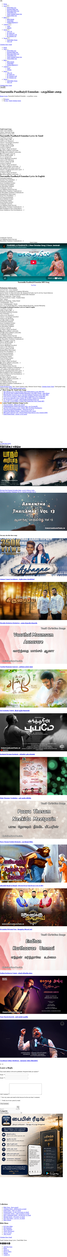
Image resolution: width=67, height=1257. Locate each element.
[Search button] (18, 1108)
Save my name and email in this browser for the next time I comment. (21, 1097)
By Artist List (10, 74)
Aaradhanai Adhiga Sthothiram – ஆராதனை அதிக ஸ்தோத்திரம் (19, 1060)
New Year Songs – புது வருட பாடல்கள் (14, 1218)
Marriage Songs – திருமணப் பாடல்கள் (14, 1217)
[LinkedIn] (16, 447)
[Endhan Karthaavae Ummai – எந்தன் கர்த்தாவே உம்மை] (33, 969)
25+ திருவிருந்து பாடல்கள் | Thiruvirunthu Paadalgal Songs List (21, 399)
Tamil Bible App (11, 55)
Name (2, 1074)
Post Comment (4, 1103)
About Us (6, 1250)
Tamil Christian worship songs (17, 388)
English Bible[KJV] (12, 65)
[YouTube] (9, 1244)
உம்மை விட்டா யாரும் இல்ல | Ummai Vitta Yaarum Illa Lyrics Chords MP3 (23, 401)
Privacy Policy (7, 1251)
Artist (8, 68)
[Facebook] (1, 447)
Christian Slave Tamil (6, 44)
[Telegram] (14, 447)
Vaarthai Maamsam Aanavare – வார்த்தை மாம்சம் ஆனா (16, 667)
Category (6, 66)
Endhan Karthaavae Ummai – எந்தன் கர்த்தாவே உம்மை (16, 973)
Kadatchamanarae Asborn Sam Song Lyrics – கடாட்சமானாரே (20, 406)
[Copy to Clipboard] (11, 447)
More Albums (7, 1220)
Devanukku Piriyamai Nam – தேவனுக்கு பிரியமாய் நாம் (16, 929)
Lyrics (6, 100)
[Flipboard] (18, 447)
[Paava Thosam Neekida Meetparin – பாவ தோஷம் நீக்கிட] (33, 838)
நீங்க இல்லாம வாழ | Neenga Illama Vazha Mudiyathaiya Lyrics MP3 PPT (23, 391)
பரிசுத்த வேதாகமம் (8, 1231)
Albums (9, 70)
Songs (5, 71)
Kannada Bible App (12, 52)
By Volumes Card (12, 76)
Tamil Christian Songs (15, 100)
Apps (4, 49)
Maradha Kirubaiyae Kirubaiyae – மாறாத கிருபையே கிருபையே (18, 623)
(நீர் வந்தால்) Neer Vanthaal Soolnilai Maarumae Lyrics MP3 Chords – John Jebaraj (26, 393)
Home (5, 47)
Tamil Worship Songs (6, 386)
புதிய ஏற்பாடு (7, 1234)
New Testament (7, 1229)
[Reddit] (20, 447)
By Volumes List (11, 77)
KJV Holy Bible (8, 1226)
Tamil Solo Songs (5, 443)
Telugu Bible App (12, 58)
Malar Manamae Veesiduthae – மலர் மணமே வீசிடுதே (15, 798)
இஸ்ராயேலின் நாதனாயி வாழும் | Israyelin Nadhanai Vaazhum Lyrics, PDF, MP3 (26, 395)
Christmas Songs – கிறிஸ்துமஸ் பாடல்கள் (14, 1209)
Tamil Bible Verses (12, 81)
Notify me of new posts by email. (11, 1100)
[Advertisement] (33, 115)
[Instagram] (5, 1244)
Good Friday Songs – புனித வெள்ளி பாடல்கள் (16, 1213)
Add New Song (7, 1247)
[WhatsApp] (7, 447)
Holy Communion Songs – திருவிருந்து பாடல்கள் (17, 1215)
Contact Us (6, 1255)
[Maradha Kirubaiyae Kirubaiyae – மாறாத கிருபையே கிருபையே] (33, 619)
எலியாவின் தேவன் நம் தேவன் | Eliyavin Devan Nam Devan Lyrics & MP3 (21, 885)
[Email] (9, 447)
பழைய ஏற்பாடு (7, 1232)
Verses (5, 79)
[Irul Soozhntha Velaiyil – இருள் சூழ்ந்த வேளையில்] (33, 707)
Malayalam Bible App (13, 54)
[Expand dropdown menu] (8, 49)
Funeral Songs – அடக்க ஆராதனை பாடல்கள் (16, 1212)
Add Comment (4, 1094)
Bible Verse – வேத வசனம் (10, 1207)
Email (2, 1078)
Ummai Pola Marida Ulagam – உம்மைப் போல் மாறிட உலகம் (19, 411)
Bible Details (10, 62)
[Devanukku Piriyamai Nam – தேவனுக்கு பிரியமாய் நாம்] (33, 926)
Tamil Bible (10, 63)
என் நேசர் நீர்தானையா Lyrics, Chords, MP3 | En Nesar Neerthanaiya (22, 408)
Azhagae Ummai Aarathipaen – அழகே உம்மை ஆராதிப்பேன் (17, 579)
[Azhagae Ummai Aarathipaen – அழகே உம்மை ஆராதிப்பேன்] (33, 576)
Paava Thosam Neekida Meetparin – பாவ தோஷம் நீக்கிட (16, 842)
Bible (4, 60)
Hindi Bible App (11, 50)
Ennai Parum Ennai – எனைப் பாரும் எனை (15, 414)
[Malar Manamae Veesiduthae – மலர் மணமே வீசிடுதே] (33, 794)
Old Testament (7, 1228)
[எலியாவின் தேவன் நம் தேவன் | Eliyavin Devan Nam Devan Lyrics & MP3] (33, 882)
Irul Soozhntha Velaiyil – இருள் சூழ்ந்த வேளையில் (15, 710)
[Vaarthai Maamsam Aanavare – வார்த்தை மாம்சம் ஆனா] (33, 663)
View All (9, 73)
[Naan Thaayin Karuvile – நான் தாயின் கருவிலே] (33, 1013)
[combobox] (8, 1109)
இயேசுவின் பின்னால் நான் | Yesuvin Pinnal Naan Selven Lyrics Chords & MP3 (25, 412)
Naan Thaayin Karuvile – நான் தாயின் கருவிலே (14, 1017)
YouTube (33, 285)
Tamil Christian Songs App (14, 57)
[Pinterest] (5, 447)
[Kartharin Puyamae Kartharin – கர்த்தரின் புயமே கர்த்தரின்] (33, 751)
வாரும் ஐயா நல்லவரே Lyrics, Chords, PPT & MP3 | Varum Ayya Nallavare (24, 398)
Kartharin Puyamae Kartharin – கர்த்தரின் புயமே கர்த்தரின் (17, 754)
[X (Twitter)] (3, 447)
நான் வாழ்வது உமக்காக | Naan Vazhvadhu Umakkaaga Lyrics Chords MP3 (24, 396)
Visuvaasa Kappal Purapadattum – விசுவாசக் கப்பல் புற (18, 409)
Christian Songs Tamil (48, 386)
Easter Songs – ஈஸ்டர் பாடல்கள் (12, 1210)
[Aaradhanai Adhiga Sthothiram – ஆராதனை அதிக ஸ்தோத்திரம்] (33, 1057)
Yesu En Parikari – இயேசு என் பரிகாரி (14, 404)
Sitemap (5, 1253)
